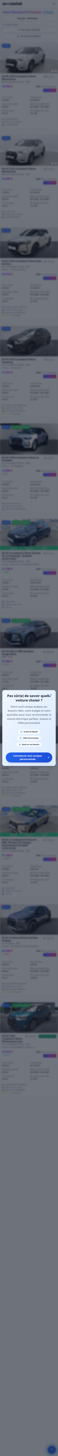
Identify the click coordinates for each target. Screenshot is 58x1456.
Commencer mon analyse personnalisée (27, 757)
